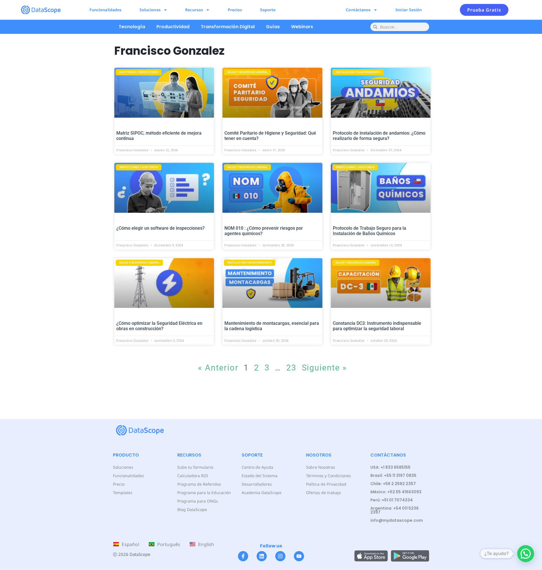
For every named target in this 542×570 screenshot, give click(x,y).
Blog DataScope (192, 509)
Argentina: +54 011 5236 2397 (394, 510)
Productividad (172, 26)
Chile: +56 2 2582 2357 (393, 483)
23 (291, 367)
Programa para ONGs (197, 501)
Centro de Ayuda (257, 467)
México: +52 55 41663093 (395, 492)
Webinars (302, 26)
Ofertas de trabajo (323, 492)
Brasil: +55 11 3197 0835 (393, 475)
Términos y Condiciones (328, 475)
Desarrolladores (257, 484)
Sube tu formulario (195, 467)
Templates (122, 492)
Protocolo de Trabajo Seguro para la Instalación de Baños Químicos (369, 230)
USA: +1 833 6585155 (390, 467)
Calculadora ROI (192, 475)
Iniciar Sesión (408, 9)
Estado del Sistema (259, 475)
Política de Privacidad (326, 484)
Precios (235, 9)
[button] (525, 553)
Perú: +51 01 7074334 (391, 500)
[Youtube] (299, 556)
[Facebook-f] (243, 556)
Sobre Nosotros (320, 467)
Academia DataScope (261, 492)
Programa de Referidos (199, 484)
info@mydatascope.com (396, 520)
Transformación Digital (228, 26)
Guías (273, 26)
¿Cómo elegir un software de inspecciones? (160, 228)
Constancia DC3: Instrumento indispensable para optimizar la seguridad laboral (377, 326)
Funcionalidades (105, 9)
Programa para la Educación (204, 492)
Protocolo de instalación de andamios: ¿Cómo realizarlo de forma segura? (379, 135)
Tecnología (132, 26)
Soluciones (150, 9)
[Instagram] (280, 556)
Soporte (268, 9)
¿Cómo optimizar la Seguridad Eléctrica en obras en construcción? (159, 326)
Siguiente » (324, 367)
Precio (118, 484)
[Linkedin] (262, 556)
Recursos (194, 9)
